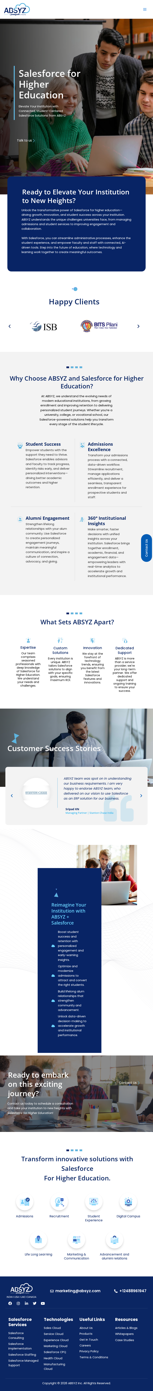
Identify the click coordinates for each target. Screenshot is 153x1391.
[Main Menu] (145, 9)
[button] (9, 326)
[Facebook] (10, 1303)
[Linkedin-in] (26, 1303)
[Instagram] (18, 1303)
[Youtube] (42, 1303)
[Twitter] (34, 1303)
